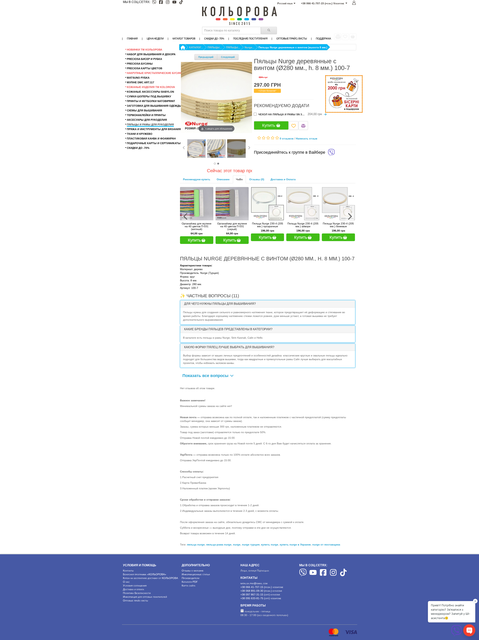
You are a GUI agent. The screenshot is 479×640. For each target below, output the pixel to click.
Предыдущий (205, 57)
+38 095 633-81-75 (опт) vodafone (260, 595)
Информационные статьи (196, 571)
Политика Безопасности (137, 590)
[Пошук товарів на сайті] (269, 30)
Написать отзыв (306, 138)
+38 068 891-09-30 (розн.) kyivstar (261, 587)
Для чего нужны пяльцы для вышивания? (220, 300)
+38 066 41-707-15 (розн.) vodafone (261, 584)
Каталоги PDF (190, 578)
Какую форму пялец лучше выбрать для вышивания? (229, 344)
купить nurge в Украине (295, 541)
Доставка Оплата (283, 179)
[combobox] (231, 30)
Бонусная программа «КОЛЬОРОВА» (144, 571)
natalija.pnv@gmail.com (253, 580)
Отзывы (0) (256, 179)
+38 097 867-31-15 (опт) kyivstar (260, 591)
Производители (190, 575)
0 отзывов (287, 138)
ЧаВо (239, 179)
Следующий (228, 57)
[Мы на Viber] (154, 3)
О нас (126, 578)
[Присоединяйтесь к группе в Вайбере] (331, 152)
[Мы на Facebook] (161, 3)
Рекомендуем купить (196, 179)
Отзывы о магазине (193, 567)
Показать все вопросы (206, 372)
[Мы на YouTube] (174, 3)
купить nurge (269, 541)
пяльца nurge (196, 541)
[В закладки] (293, 125)
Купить (269, 125)
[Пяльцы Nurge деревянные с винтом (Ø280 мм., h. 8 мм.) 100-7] (196, 148)
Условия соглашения (135, 582)
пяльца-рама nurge (218, 541)
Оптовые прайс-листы (135, 597)
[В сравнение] (303, 125)
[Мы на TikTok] (181, 3)
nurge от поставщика (326, 541)
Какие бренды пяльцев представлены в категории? (228, 326)
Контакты (128, 567)
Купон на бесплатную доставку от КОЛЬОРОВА (150, 575)
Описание (223, 179)
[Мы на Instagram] (168, 3)
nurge (236, 541)
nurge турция (251, 541)
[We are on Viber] (303, 572)
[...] (353, 36)
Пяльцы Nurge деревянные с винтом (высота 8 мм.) (292, 47)
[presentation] (186, 215)
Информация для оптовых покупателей (145, 593)
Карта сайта (188, 582)
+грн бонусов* (267, 90)
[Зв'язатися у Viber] (456, 635)
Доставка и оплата (133, 586)
